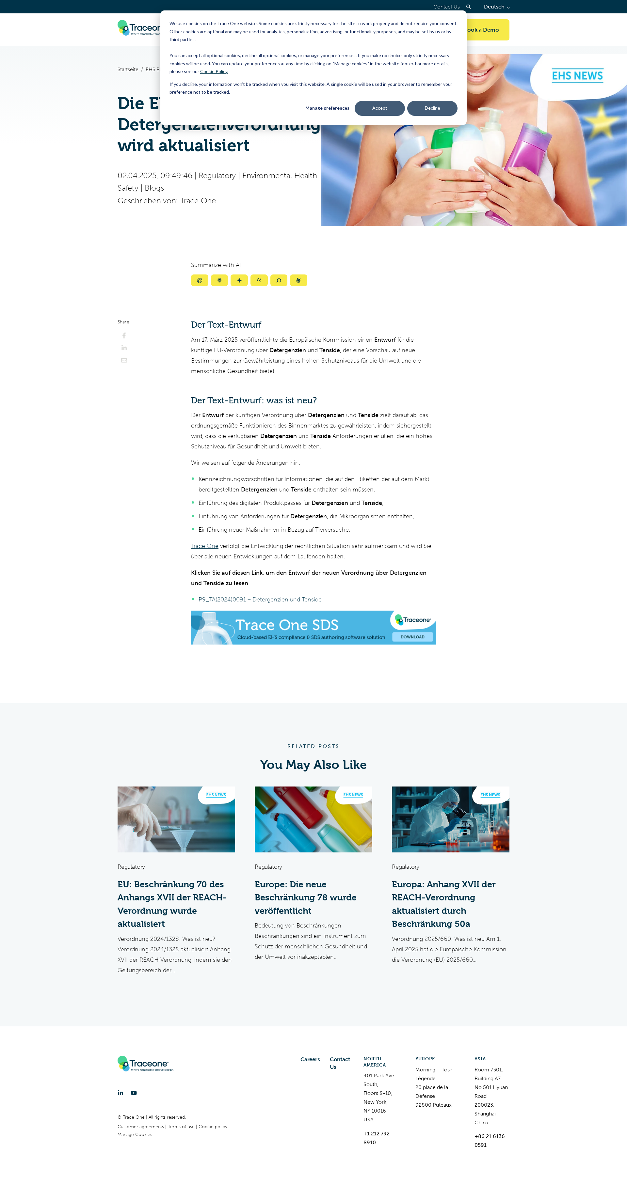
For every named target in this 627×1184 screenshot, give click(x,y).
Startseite (128, 69)
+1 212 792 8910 (376, 1137)
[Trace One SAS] (145, 29)
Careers (310, 1059)
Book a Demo (481, 29)
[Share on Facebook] (124, 335)
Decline (432, 108)
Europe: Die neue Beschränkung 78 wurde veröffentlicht (306, 898)
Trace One (198, 200)
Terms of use (182, 1126)
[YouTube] (134, 1093)
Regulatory (217, 175)
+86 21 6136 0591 (489, 1140)
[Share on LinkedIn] (124, 348)
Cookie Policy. (214, 71)
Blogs (154, 188)
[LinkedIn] (120, 1093)
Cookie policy (213, 1126)
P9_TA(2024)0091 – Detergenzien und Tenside (260, 599)
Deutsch (496, 7)
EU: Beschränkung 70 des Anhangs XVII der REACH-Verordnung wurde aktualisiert (172, 904)
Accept (379, 108)
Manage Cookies (135, 1134)
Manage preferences (327, 108)
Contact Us (446, 7)
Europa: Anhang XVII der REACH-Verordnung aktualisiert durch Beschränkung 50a (444, 904)
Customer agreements (141, 1126)
